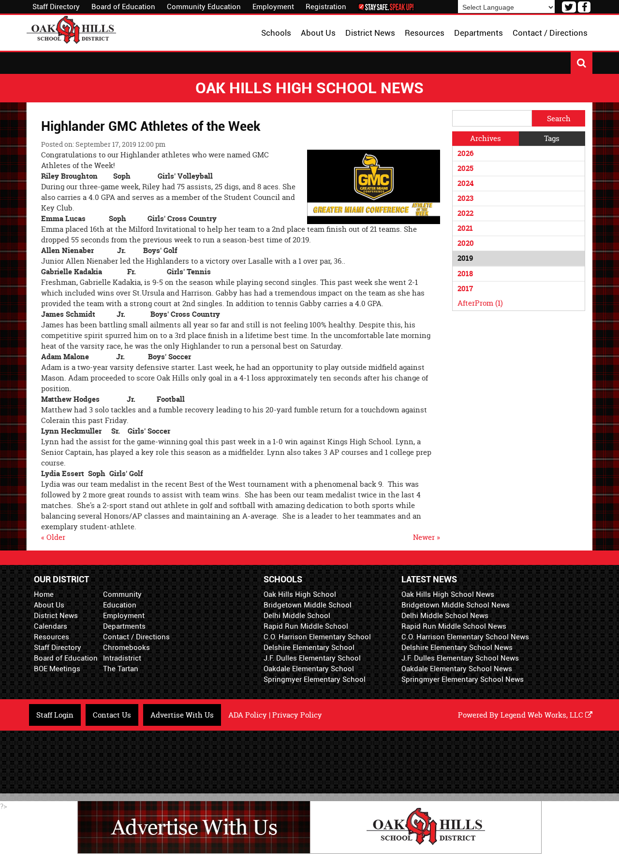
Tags (552, 138)
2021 (465, 228)
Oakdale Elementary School (309, 668)
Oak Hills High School (300, 594)
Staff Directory (56, 6)
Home (44, 594)
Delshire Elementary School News (457, 647)
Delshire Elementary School (309, 647)
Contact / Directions (136, 637)
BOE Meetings (57, 668)
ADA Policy (247, 715)
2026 (465, 153)
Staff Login (55, 715)
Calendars (50, 626)
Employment (273, 6)
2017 (465, 288)
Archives (485, 138)
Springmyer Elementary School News (462, 679)
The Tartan (120, 668)
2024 (465, 183)
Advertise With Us (182, 715)
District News (56, 615)
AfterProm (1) (480, 303)
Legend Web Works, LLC (543, 715)
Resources (51, 637)
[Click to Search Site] (581, 63)
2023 (465, 198)
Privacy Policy (297, 715)
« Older (53, 537)
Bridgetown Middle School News (455, 605)
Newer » (426, 537)
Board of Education (123, 6)
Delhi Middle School (297, 615)
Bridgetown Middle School (308, 605)
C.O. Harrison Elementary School (317, 637)
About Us (49, 605)
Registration (326, 6)
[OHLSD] (71, 28)
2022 (465, 213)
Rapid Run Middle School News (453, 626)
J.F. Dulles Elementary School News (460, 658)
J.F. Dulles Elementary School (312, 658)
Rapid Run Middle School (306, 626)
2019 (465, 258)
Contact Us (112, 715)
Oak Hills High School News (447, 594)
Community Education (204, 6)
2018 (465, 273)
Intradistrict (122, 658)
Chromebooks (126, 647)
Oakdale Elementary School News (456, 668)
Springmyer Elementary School (315, 679)
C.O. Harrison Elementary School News (465, 637)
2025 (465, 168)
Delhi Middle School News (444, 615)
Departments (124, 626)
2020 (465, 243)
